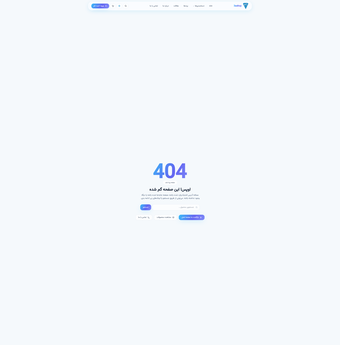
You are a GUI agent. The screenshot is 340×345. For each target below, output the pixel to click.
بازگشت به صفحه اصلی (190, 217)
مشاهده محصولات (164, 217)
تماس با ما (154, 6)
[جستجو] (125, 6)
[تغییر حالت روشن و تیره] (119, 6)
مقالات (176, 6)
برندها (186, 6)
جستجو (145, 207)
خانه (210, 6)
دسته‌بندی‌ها (199, 6)
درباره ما (166, 6)
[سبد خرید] (113, 6)
